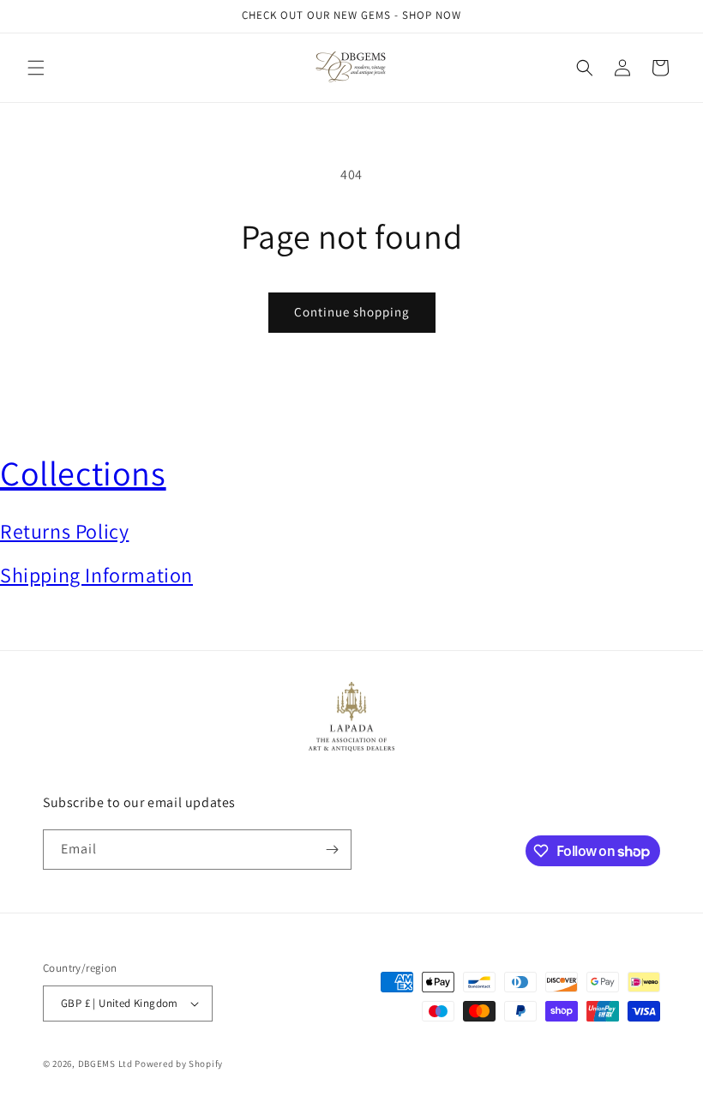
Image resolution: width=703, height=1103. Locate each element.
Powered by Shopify (179, 1064)
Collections (83, 472)
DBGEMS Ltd (105, 1064)
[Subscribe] (332, 849)
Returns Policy (64, 531)
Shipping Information (96, 574)
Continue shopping (352, 312)
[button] (36, 68)
